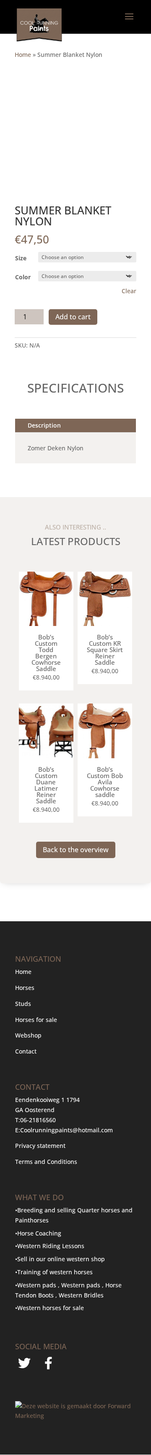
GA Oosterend (35, 1110)
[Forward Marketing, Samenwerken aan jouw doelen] (75, 1416)
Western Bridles (81, 1295)
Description (44, 425)
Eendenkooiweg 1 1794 (47, 1100)
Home (23, 55)
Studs (23, 1004)
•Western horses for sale (49, 1308)
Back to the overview (76, 849)
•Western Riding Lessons (49, 1246)
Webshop (29, 1035)
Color (23, 277)
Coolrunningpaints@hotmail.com (66, 1130)
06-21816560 (38, 1120)
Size (20, 258)
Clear (129, 291)
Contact (25, 1051)
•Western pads (36, 1285)
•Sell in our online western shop (60, 1259)
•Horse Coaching (38, 1233)
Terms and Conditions (46, 1162)
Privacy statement (40, 1146)
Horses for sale (36, 1020)
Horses (24, 988)
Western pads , (83, 1285)
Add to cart (73, 316)
